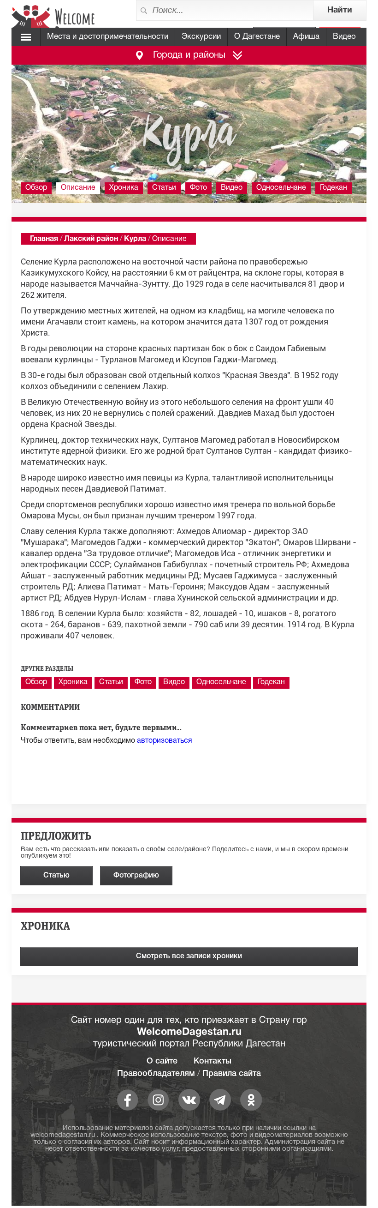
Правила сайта (231, 1073)
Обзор (36, 188)
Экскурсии (201, 36)
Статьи (164, 188)
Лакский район (91, 239)
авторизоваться (164, 741)
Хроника (123, 188)
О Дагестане (257, 36)
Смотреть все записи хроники (189, 956)
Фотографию (136, 875)
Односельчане (281, 188)
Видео (344, 36)
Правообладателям (156, 1073)
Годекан (333, 188)
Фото (198, 188)
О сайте (162, 1061)
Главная (44, 239)
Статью (56, 875)
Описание (78, 188)
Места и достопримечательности (107, 36)
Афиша (306, 36)
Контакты (212, 1061)
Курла (135, 239)
